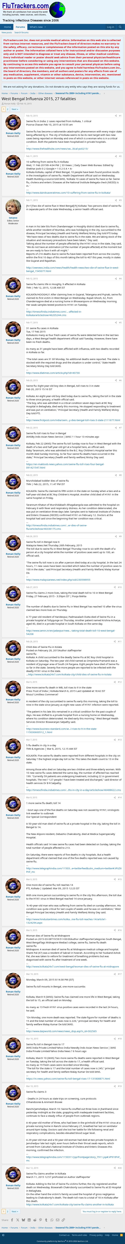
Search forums (21, 32)
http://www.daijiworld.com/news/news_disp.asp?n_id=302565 (61, 1031)
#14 (120, 797)
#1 (120, 115)
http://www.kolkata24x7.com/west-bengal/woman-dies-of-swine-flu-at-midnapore (72, 966)
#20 (120, 1168)
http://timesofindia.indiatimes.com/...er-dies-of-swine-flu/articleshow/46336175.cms (56, 527)
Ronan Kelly (10, 103)
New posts (7, 32)
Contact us (64, 1235)
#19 (120, 1086)
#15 (120, 879)
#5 (120, 322)
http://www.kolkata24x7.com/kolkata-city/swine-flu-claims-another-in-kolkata (70, 1204)
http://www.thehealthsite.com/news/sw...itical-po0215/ (57, 148)
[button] (45, 27)
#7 (120, 427)
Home (7, 26)
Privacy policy (96, 1235)
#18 (120, 1038)
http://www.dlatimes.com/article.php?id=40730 (53, 372)
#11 (120, 641)
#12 (120, 682)
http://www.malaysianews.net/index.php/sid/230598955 (58, 579)
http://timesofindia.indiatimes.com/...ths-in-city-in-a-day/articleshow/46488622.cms (73, 790)
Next (14, 109)
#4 (120, 278)
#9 (120, 536)
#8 (120, 475)
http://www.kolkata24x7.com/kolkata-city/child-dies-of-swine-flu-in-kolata (69, 674)
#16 (120, 930)
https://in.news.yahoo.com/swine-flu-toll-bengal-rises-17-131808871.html (68, 1078)
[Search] (120, 27)
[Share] (116, 116)
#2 (120, 156)
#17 (120, 974)
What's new (36, 26)
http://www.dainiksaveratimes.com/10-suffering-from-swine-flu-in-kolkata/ (68, 192)
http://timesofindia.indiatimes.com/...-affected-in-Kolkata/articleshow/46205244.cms (54, 313)
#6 (120, 380)
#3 (120, 200)
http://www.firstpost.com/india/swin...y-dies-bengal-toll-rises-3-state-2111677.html (73, 420)
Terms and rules (79, 1235)
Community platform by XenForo (62, 1241)
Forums (20, 26)
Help (107, 1235)
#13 (120, 739)
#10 (120, 587)
